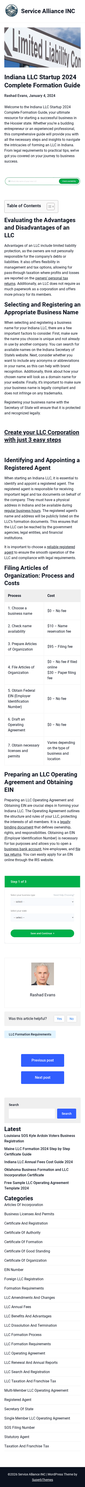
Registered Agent (17, 1400)
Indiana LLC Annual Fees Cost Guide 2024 (38, 1162)
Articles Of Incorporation (23, 1205)
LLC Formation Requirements (30, 1034)
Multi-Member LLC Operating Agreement (36, 1390)
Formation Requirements (24, 1288)
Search (14, 1105)
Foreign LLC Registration (24, 1279)
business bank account (22, 849)
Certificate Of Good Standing (27, 1251)
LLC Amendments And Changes (29, 1297)
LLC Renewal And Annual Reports (31, 1362)
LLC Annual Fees (17, 1307)
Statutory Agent (16, 1437)
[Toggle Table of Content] (48, 206)
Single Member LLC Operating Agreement (37, 1418)
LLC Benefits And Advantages (27, 1316)
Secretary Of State (18, 1409)
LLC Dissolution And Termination (30, 1325)
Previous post (43, 1060)
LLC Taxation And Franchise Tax (30, 1381)
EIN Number (13, 1270)
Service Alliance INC (48, 11)
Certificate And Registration (26, 1223)
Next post (42, 1077)
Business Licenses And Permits (29, 1214)
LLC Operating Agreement (24, 1353)
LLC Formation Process (22, 1335)
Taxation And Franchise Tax (26, 1446)
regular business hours (22, 511)
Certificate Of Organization (25, 1260)
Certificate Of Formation (23, 1242)
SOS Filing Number (19, 1427)
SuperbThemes (42, 1480)
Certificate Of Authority (22, 1232)
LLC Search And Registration (27, 1372)
